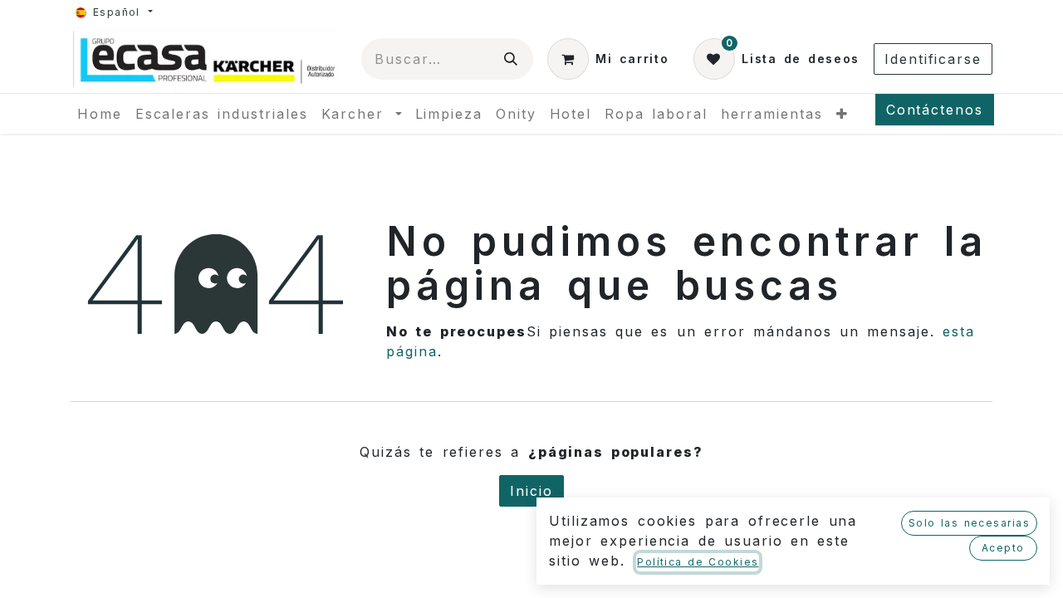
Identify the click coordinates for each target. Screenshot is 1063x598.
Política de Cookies (697, 562)
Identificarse (933, 59)
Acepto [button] (1003, 548)
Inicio (531, 491)
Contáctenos (934, 109)
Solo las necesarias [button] (969, 523)
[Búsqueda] (511, 59)
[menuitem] (100, 113)
